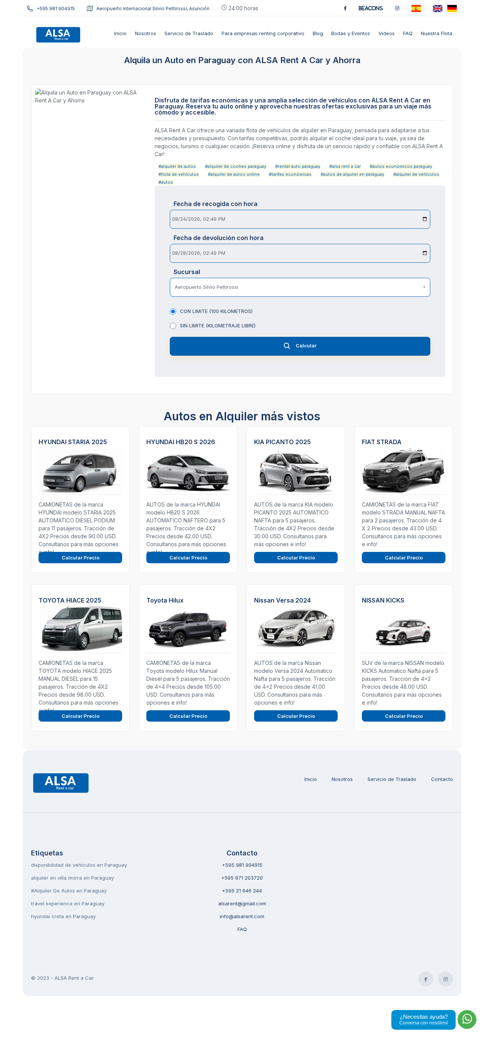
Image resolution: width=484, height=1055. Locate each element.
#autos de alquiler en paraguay (352, 174)
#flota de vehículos (178, 174)
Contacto (442, 779)
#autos (165, 182)
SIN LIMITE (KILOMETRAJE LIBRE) (218, 325)
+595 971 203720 (242, 878)
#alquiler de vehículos (416, 174)
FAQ (242, 929)
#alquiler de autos (177, 166)
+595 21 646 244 (242, 891)
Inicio (310, 779)
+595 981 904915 (56, 8)
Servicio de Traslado (392, 779)
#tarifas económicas (290, 174)
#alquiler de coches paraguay (235, 166)
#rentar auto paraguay (297, 166)
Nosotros (342, 779)
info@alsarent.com (242, 916)
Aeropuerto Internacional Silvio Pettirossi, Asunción (152, 8)
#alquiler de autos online (234, 174)
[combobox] (300, 287)
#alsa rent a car (345, 166)
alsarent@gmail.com (242, 903)
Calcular (306, 345)
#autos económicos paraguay (401, 166)
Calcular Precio (80, 558)
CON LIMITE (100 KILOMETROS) (216, 311)
